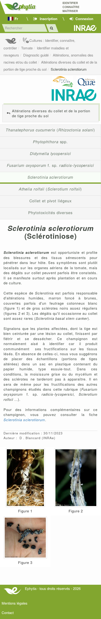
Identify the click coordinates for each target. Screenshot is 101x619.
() (50, 130)
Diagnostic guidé (36, 54)
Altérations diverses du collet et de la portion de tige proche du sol (51, 113)
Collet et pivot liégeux (50, 200)
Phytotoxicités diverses (50, 212)
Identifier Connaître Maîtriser (70, 7)
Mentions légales (14, 603)
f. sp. (50, 165)
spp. (50, 141)
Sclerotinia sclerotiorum (69, 69)
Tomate (27, 47)
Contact (8, 612)
